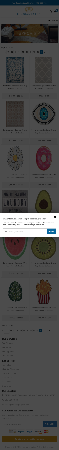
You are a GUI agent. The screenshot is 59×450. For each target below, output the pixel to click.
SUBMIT (51, 231)
